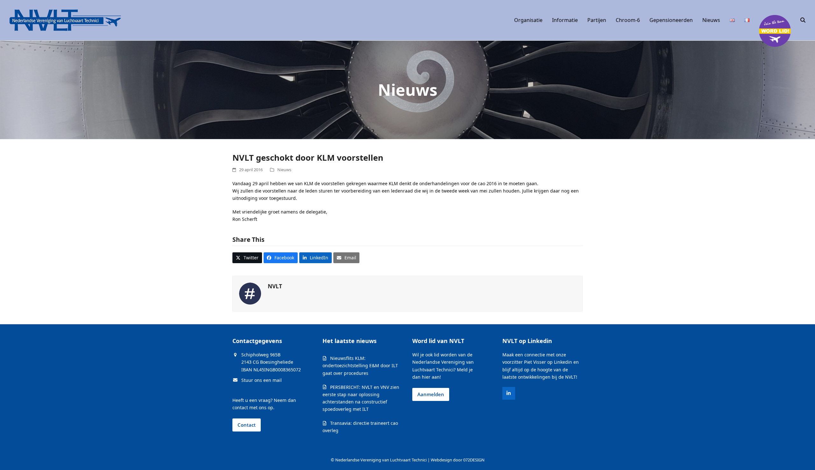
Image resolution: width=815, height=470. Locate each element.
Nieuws (284, 169)
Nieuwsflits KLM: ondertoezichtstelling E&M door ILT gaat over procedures (360, 365)
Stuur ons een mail (261, 380)
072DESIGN (474, 460)
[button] (803, 20)
